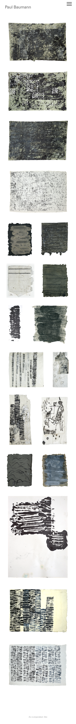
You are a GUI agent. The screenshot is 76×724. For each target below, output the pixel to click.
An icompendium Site (38, 717)
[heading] (18, 7)
